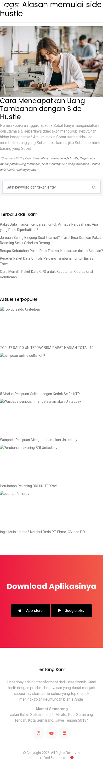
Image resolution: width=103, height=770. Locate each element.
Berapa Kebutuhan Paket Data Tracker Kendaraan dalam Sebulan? (51, 251)
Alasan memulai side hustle (59, 158)
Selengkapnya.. (27, 170)
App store (34, 610)
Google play (75, 610)
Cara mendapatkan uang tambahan (65, 164)
